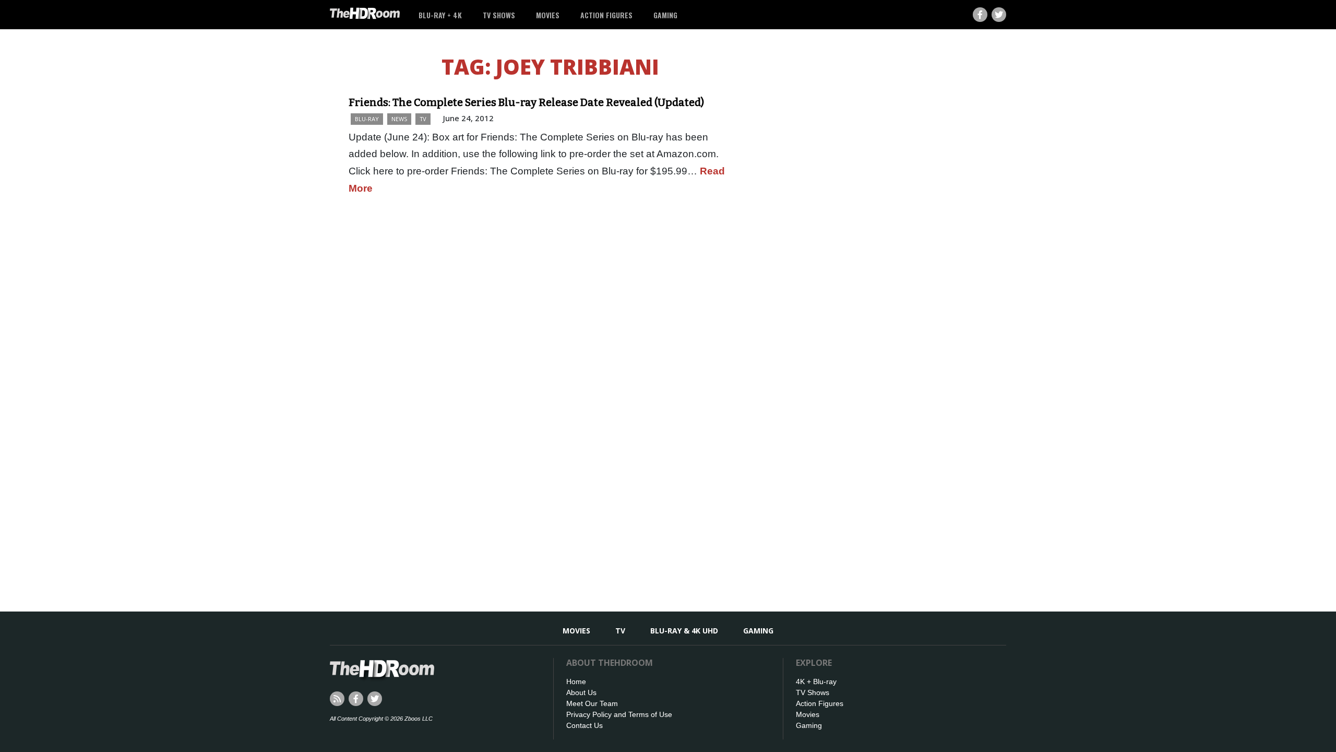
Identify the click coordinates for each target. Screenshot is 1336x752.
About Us (581, 692)
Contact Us (584, 725)
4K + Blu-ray (816, 681)
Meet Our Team (592, 703)
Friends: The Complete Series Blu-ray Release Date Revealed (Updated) (526, 102)
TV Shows (499, 14)
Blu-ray (367, 119)
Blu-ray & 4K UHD (684, 631)
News (399, 119)
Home (576, 681)
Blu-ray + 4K (440, 14)
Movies (547, 14)
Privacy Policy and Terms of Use (619, 714)
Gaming (665, 14)
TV (423, 119)
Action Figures (606, 14)
